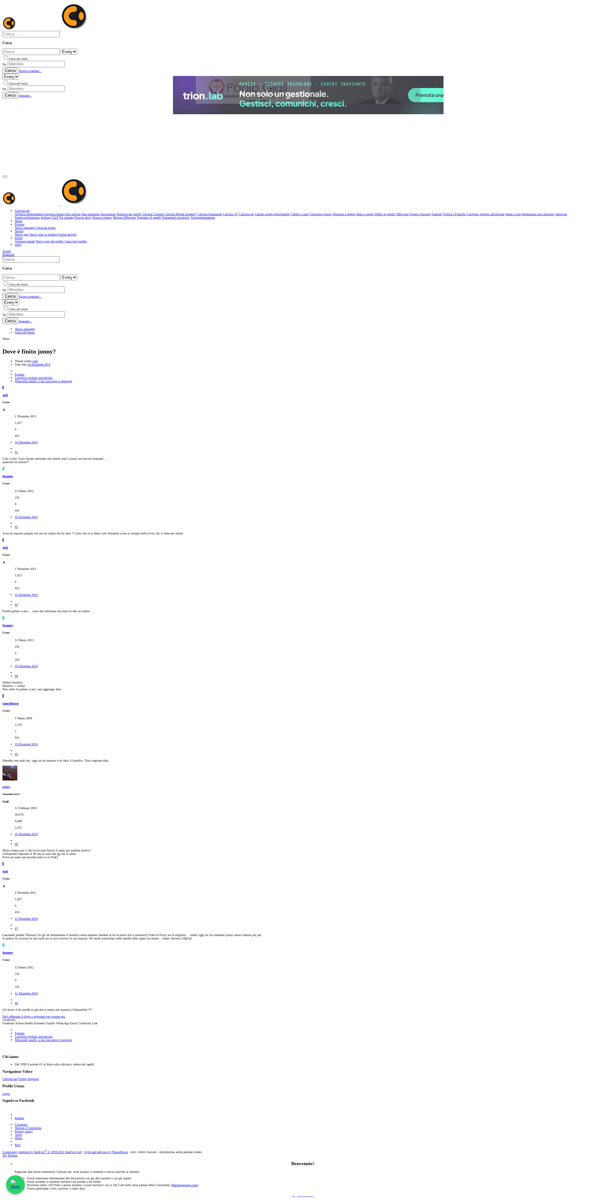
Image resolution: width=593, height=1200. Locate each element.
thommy (7, 476)
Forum (22, 1079)
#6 (16, 844)
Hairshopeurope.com (184, 1185)
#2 (16, 527)
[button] (4, 177)
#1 (16, 452)
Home (18, 1138)
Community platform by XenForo (42, 1152)
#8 (16, 1003)
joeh (35, 361)
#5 (16, 754)
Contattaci (21, 1124)
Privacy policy (24, 1131)
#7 (16, 928)
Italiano (19, 1118)
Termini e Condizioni (28, 1128)
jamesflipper (10, 703)
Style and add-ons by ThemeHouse (106, 1152)
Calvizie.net (9, 1079)
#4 (16, 676)
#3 (16, 604)
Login (6, 1093)
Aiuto (18, 1134)
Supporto (33, 1079)
